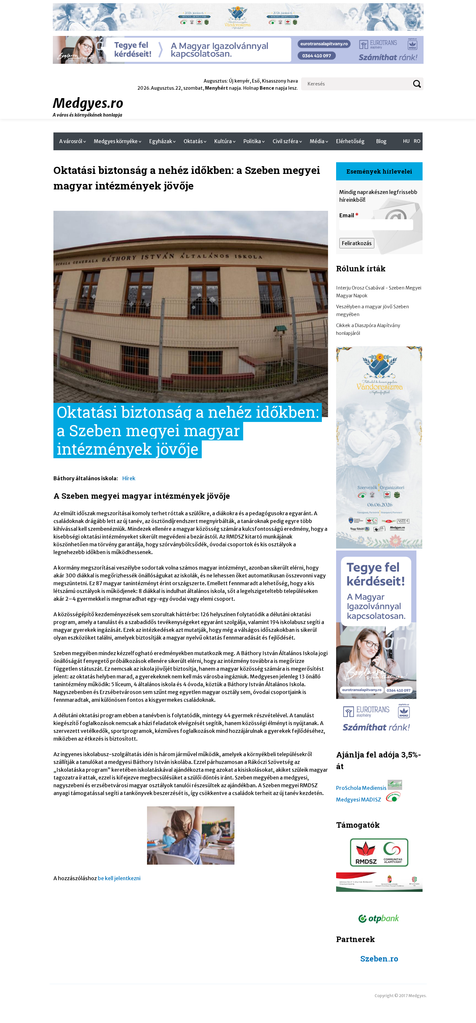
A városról (70, 141)
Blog (381, 141)
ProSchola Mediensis (361, 788)
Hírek (128, 478)
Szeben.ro (379, 958)
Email (348, 215)
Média (317, 141)
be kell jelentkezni (119, 878)
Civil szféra (285, 141)
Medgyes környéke (116, 141)
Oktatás (193, 141)
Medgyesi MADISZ (358, 799)
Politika (252, 141)
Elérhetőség (350, 141)
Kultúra (223, 141)
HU (406, 141)
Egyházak (160, 141)
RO (417, 141)
